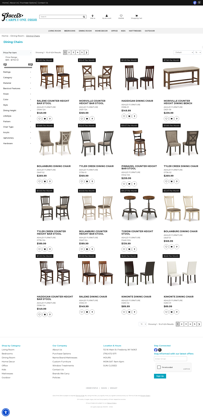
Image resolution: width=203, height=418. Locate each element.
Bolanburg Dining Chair (54, 166)
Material (7, 83)
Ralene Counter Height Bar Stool (53, 102)
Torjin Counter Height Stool (137, 232)
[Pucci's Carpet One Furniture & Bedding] (19, 16)
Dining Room (85, 31)
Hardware (8, 143)
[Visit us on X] (199, 2)
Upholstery (8, 138)
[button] (107, 17)
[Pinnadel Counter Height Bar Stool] (139, 143)
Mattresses (135, 31)
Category (7, 77)
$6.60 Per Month (128, 256)
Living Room (54, 31)
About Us (14, 3)
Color (5, 99)
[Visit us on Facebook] (195, 2)
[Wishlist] (39, 118)
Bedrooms (69, 31)
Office (114, 31)
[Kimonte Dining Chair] (139, 274)
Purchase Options (28, 3)
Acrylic (6, 132)
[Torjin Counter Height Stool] (139, 208)
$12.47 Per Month (87, 60)
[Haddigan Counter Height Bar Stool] (55, 274)
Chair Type (8, 127)
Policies (56, 377)
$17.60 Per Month (171, 60)
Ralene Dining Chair (93, 297)
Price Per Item (10, 53)
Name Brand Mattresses (65, 357)
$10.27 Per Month (129, 191)
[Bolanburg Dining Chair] (55, 143)
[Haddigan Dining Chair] (139, 78)
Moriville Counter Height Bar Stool (92, 102)
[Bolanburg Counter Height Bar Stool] (97, 208)
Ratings (7, 72)
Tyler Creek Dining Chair (96, 166)
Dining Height (9, 110)
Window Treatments (63, 365)
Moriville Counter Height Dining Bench (178, 102)
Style (5, 105)
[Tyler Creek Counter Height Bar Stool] (55, 208)
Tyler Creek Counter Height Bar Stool (51, 232)
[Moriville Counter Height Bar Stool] (97, 78)
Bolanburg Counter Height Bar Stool (93, 232)
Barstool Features (11, 88)
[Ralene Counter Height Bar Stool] (55, 78)
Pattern (6, 121)
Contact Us (43, 3)
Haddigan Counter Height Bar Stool (55, 298)
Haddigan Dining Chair (137, 101)
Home (5, 3)
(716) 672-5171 (109, 353)
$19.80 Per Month (45, 125)
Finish (6, 94)
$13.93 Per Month (44, 191)
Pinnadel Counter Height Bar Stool (139, 167)
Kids (123, 31)
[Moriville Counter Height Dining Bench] (182, 78)
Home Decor (101, 31)
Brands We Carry (61, 373)
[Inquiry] (49, 118)
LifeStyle (7, 116)
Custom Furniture (62, 361)
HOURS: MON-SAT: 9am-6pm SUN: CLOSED (113, 361)
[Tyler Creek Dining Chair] (97, 143)
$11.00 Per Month (44, 60)
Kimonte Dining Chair (136, 297)
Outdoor (150, 31)
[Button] (84, 17)
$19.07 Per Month (129, 125)
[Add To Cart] (44, 118)
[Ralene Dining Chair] (97, 274)
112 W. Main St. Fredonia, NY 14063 (120, 349)
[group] (49, 118)
